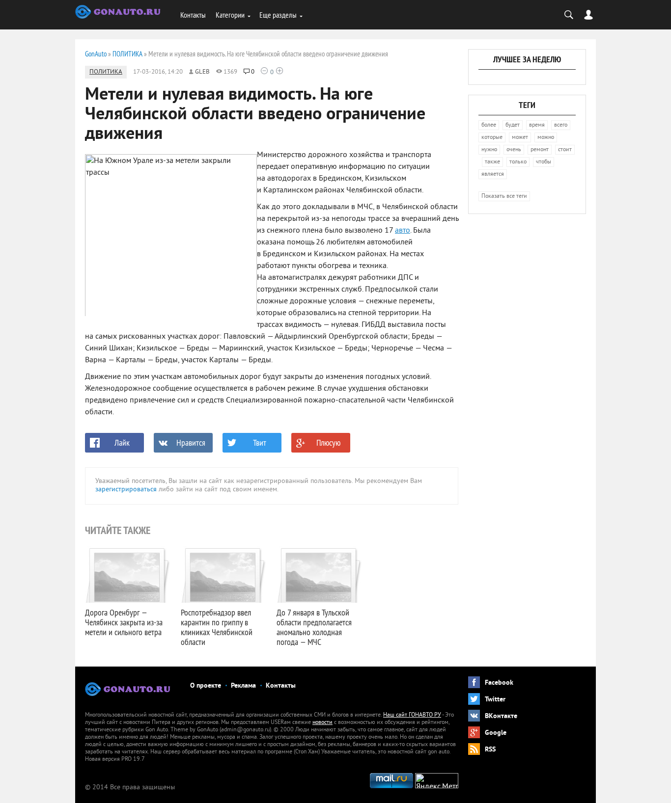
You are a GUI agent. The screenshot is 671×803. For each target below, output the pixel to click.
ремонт (540, 150)
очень (513, 150)
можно (545, 137)
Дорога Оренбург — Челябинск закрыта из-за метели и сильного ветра (124, 622)
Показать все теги (504, 196)
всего (560, 125)
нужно (489, 150)
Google (495, 733)
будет (512, 125)
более (488, 125)
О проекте (205, 686)
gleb (202, 72)
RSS (490, 750)
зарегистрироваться (126, 489)
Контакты (193, 15)
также (492, 162)
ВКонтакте (501, 716)
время (537, 125)
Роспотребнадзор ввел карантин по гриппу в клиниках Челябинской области (216, 627)
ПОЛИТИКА (105, 72)
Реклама (243, 686)
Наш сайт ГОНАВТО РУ (412, 715)
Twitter (495, 700)
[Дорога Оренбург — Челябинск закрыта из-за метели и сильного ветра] (128, 574)
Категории (230, 15)
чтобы (543, 162)
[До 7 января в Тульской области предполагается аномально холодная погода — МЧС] (320, 574)
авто (402, 231)
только (518, 162)
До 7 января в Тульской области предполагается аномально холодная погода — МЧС (314, 627)
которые (492, 137)
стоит (565, 150)
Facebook (499, 683)
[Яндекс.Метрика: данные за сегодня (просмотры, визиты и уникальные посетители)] (436, 780)
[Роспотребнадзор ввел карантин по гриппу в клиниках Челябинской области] (224, 574)
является (492, 174)
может (520, 137)
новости (322, 722)
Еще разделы (278, 15)
